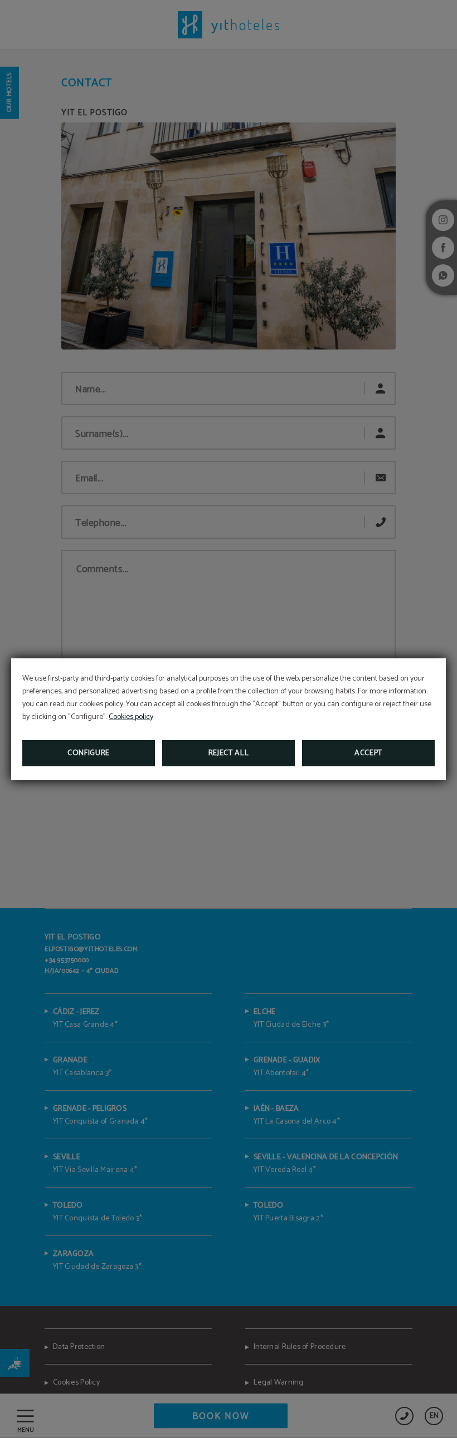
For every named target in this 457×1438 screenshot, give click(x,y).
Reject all (228, 753)
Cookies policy (131, 717)
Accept (368, 753)
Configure (88, 753)
